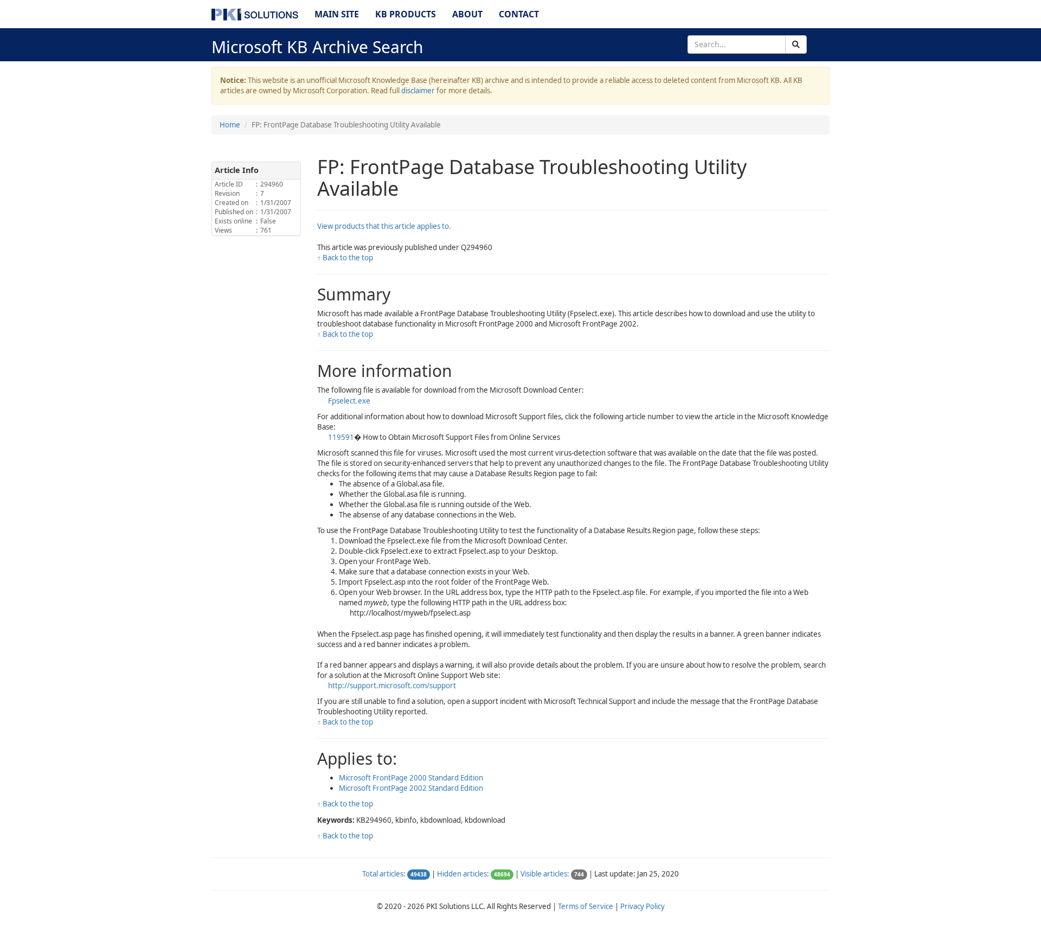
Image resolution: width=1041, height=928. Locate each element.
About (467, 14)
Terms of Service (585, 906)
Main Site (336, 14)
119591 (341, 437)
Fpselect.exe (349, 401)
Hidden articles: (463, 874)
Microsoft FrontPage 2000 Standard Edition (411, 778)
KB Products (405, 14)
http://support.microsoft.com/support (392, 685)
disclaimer (418, 90)
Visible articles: (544, 874)
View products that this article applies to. (384, 226)
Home (230, 125)
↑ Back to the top (345, 258)
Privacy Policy (642, 906)
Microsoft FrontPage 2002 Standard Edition (411, 788)
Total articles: (384, 874)
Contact (519, 14)
